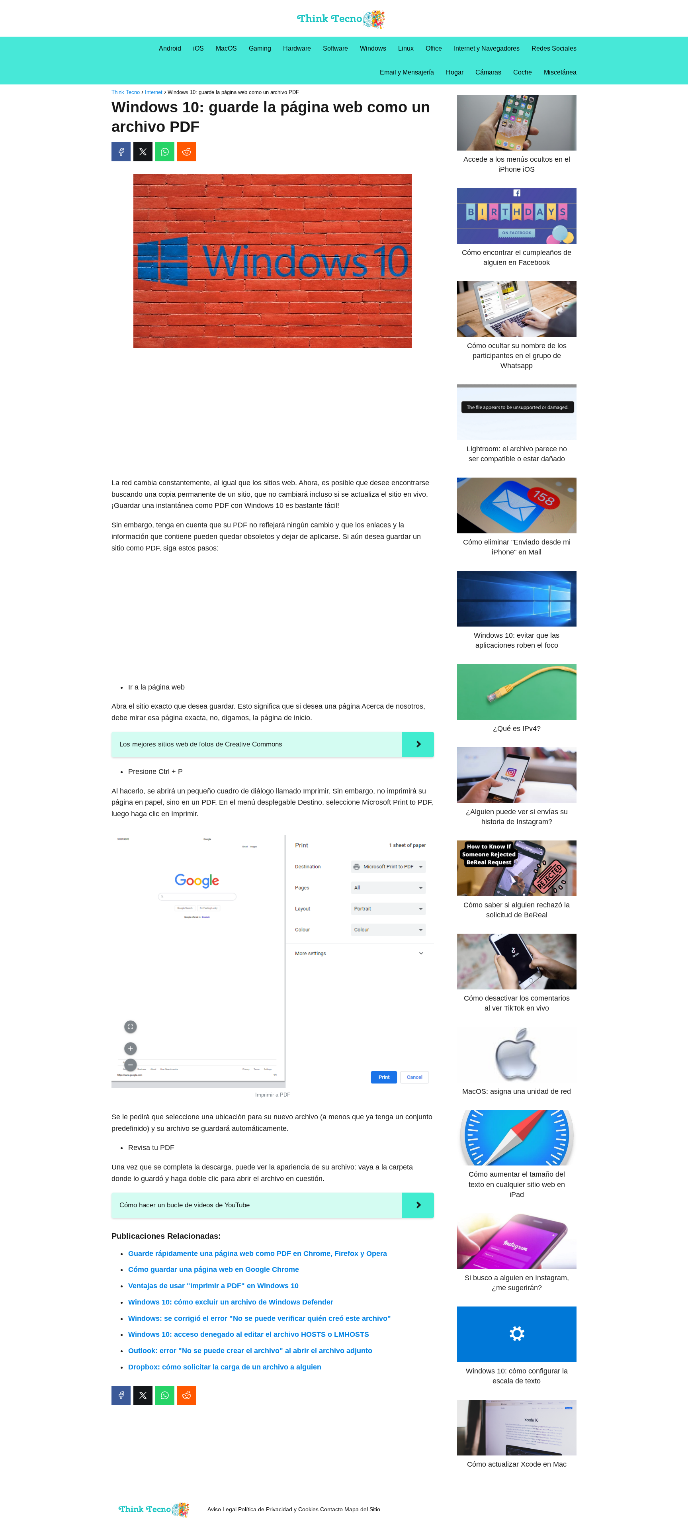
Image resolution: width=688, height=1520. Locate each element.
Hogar (454, 72)
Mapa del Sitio (362, 1509)
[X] (142, 151)
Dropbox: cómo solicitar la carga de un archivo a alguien (224, 1367)
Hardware (297, 48)
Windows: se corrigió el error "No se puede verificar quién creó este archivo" (259, 1318)
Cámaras (488, 72)
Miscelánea (560, 72)
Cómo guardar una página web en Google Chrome (213, 1269)
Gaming (260, 48)
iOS (198, 48)
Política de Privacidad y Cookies (278, 1509)
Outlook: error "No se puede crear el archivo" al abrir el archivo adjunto (250, 1351)
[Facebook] (121, 151)
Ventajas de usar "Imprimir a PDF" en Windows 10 (213, 1286)
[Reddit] (186, 151)
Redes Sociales (554, 48)
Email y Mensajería (407, 72)
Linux (406, 48)
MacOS (226, 48)
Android (170, 48)
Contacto (331, 1509)
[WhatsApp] (164, 151)
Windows (373, 48)
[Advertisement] (272, 413)
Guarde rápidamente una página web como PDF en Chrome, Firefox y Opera (257, 1254)
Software (335, 48)
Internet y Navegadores (487, 48)
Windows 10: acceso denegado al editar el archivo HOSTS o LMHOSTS (248, 1334)
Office (434, 48)
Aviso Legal (221, 1509)
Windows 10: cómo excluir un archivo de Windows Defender (230, 1302)
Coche (522, 72)
